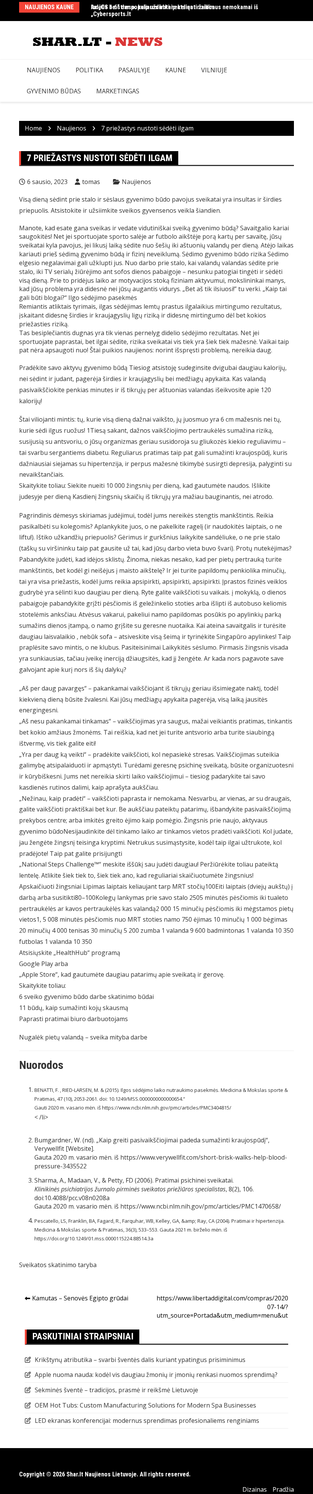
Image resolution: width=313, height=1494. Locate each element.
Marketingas (117, 91)
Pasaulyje (134, 70)
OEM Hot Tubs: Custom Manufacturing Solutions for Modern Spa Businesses (145, 1405)
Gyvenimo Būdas (54, 91)
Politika (89, 70)
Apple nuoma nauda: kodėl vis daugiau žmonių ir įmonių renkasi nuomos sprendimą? (156, 1374)
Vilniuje (214, 70)
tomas (91, 182)
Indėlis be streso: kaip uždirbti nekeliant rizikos (153, 7)
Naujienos (43, 70)
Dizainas (254, 1489)
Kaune (175, 70)
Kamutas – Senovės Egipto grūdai (80, 1298)
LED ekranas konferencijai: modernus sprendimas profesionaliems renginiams (147, 1420)
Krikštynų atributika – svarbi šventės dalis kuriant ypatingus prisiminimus (140, 1360)
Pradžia (283, 1489)
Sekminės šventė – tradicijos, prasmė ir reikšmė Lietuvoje (116, 1390)
